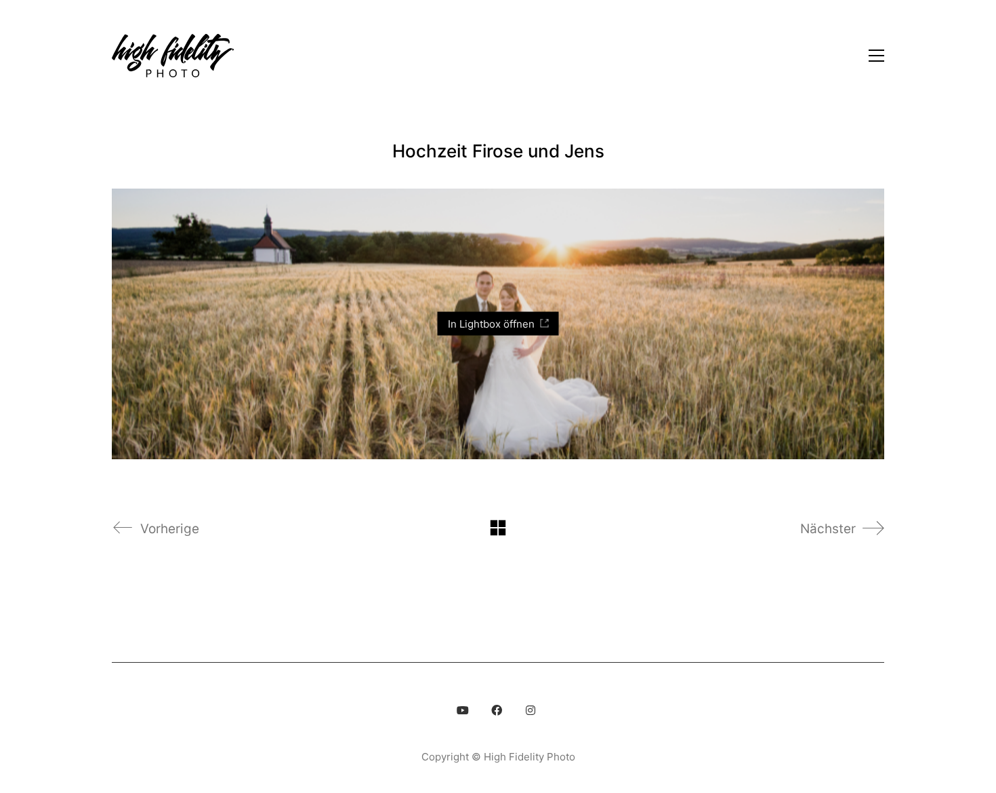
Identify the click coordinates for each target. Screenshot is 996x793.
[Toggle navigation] (876, 55)
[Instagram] (530, 710)
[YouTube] (462, 710)
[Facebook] (496, 710)
